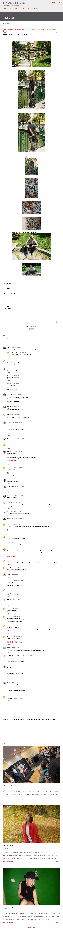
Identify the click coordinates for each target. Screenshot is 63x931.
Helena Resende (10, 518)
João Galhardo (10, 486)
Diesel (14, 333)
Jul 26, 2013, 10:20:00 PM (17, 567)
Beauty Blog (16, 661)
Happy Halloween (10, 908)
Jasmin (8, 647)
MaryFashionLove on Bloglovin (13, 594)
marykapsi (9, 590)
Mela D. (8, 548)
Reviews (29, 8)
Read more (57, 799)
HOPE (8, 361)
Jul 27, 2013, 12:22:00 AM (18, 580)
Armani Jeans (10, 333)
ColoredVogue (10, 495)
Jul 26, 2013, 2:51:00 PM (19, 518)
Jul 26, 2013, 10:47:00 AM (20, 438)
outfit (30, 333)
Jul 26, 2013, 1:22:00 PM (18, 495)
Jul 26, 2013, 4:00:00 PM (16, 524)
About (10, 8)
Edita (8, 383)
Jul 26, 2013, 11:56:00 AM (17, 467)
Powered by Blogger (32, 927)
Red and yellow (8, 845)
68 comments (10, 799)
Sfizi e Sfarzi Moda (11, 438)
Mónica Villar (9, 422)
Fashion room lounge (11, 430)
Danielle (8, 511)
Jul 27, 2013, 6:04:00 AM (16, 590)
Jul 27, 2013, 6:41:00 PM (16, 626)
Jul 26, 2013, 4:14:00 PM (15, 536)
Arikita (8, 502)
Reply (8, 358)
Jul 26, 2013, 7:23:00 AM (18, 394)
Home (4, 8)
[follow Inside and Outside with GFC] (31, 329)
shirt (48, 333)
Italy (24, 333)
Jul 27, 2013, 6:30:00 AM (15, 599)
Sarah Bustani (8, 786)
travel (4, 334)
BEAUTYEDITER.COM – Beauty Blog (14, 655)
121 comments (10, 922)
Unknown (9, 467)
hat (22, 333)
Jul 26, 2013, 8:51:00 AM (15, 414)
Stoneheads (53, 333)
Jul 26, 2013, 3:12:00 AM (22, 369)
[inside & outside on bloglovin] (31, 327)
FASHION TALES (10, 561)
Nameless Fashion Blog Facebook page (15, 642)
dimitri (8, 347)
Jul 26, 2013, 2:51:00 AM (23, 352)
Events (35, 8)
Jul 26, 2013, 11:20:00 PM (16, 574)
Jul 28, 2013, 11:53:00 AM (27, 655)
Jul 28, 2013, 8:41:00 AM (18, 636)
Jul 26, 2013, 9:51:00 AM (18, 422)
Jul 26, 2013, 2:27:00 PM (16, 511)
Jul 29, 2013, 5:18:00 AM (14, 682)
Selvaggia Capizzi (10, 479)
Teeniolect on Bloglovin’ (12, 631)
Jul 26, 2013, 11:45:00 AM (18, 444)
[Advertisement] (12, 732)
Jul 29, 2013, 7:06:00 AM (16, 696)
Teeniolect (9, 630)
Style (16, 8)
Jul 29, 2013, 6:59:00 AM (17, 688)
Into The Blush (10, 661)
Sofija (8, 599)
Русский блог (10, 334)
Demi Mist (9, 608)
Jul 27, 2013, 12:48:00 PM (17, 608)
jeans (27, 333)
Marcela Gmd (9, 394)
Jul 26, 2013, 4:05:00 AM (15, 375)
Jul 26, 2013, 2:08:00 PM (15, 502)
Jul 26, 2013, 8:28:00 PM (19, 561)
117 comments (10, 861)
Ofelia (8, 414)
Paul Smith (35, 333)
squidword (9, 406)
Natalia (8, 375)
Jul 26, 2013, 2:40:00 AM (15, 347)
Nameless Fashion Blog (12, 641)
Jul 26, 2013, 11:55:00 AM (18, 451)
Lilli (7, 682)
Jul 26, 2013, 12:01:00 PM (20, 479)
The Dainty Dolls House (12, 369)
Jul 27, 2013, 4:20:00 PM (16, 616)
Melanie (8, 574)
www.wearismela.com (11, 556)
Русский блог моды (18, 334)
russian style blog (42, 333)
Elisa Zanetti (9, 636)
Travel (22, 8)
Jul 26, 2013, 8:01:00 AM (17, 406)
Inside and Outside (14, 3)
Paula (8, 536)
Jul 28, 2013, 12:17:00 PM (18, 666)
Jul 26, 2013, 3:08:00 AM (15, 361)
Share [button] (6, 338)
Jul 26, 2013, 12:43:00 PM (19, 486)
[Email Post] (4, 336)
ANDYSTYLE (9, 444)
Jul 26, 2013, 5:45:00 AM (15, 383)
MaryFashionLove (11, 593)
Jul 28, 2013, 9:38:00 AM (15, 647)
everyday (18, 333)
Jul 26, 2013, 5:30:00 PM (15, 548)
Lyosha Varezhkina (14, 352)
